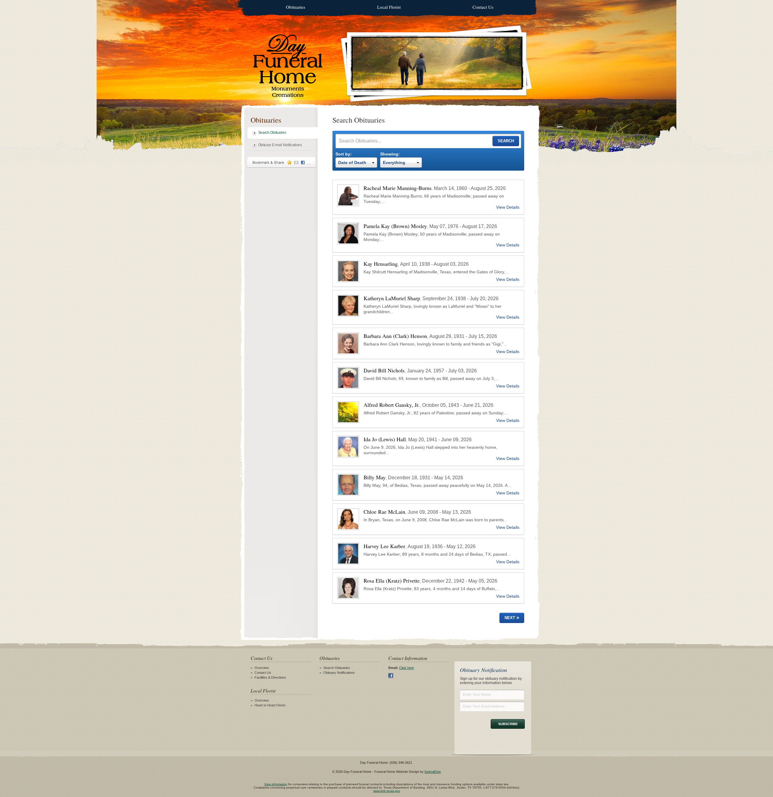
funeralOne (433, 771)
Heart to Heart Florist (270, 705)
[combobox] (356, 162)
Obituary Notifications (339, 672)
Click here (406, 668)
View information (275, 784)
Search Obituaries (272, 132)
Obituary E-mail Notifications (280, 145)
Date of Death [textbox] (352, 162)
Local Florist (389, 7)
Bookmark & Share (281, 162)
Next (512, 617)
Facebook (390, 675)
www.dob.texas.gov (386, 790)
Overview (262, 668)
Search (506, 141)
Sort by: (343, 154)
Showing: (390, 154)
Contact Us (483, 7)
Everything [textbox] (394, 162)
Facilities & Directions (270, 677)
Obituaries (295, 7)
